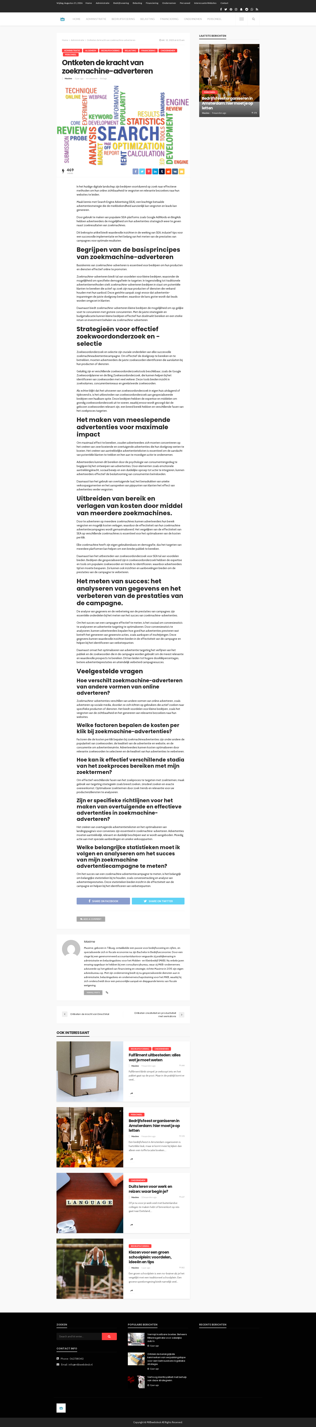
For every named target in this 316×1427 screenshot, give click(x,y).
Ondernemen (169, 3)
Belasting (137, 3)
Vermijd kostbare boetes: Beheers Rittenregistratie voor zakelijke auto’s (167, 1338)
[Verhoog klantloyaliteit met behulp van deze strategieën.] (136, 1382)
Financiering (152, 3)
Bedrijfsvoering (121, 3)
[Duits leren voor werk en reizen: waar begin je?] (90, 1203)
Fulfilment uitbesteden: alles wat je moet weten (155, 1057)
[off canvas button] (241, 19)
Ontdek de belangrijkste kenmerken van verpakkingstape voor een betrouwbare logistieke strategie (166, 1359)
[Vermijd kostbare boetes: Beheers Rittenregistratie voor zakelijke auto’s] (136, 1339)
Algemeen (90, 50)
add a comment (92, 919)
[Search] (253, 19)
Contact (224, 3)
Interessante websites (205, 3)
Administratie (102, 3)
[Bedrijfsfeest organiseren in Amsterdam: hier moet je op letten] (90, 1137)
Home (89, 3)
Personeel (185, 3)
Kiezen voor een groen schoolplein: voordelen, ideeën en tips (150, 1257)
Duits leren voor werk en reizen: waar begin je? (150, 1189)
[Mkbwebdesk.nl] (62, 19)
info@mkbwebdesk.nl (81, 1364)
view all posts (93, 993)
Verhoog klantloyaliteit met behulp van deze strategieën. (167, 1379)
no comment (91, 78)
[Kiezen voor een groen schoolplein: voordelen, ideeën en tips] (90, 1269)
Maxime (68, 78)
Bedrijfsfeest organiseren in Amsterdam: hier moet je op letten (154, 1125)
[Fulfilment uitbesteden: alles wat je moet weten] (90, 1071)
